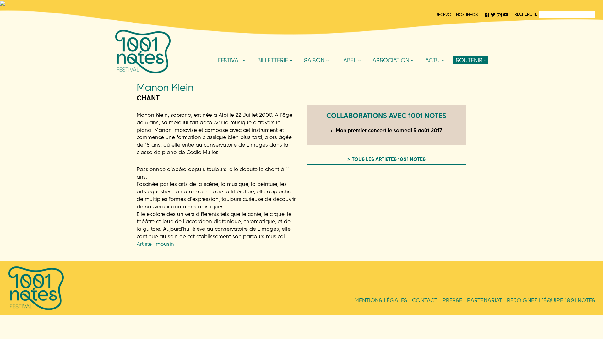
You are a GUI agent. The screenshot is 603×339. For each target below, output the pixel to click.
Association (390, 60)
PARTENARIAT (484, 300)
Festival (229, 60)
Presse (452, 300)
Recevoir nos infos (457, 14)
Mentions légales (380, 300)
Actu (432, 60)
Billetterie (272, 60)
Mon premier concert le (389, 130)
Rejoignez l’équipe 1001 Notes (551, 300)
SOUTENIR (469, 60)
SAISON (314, 60)
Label (348, 60)
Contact (424, 300)
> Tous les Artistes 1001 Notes (386, 159)
